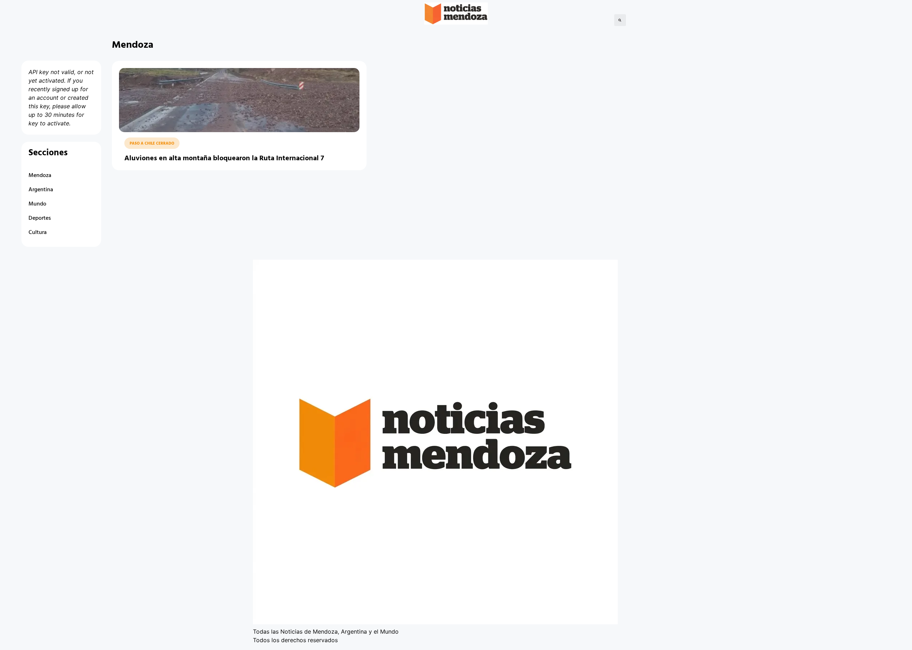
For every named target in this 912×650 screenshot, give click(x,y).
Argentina (40, 189)
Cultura (37, 232)
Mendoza (39, 175)
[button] (620, 20)
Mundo (37, 204)
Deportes (39, 218)
